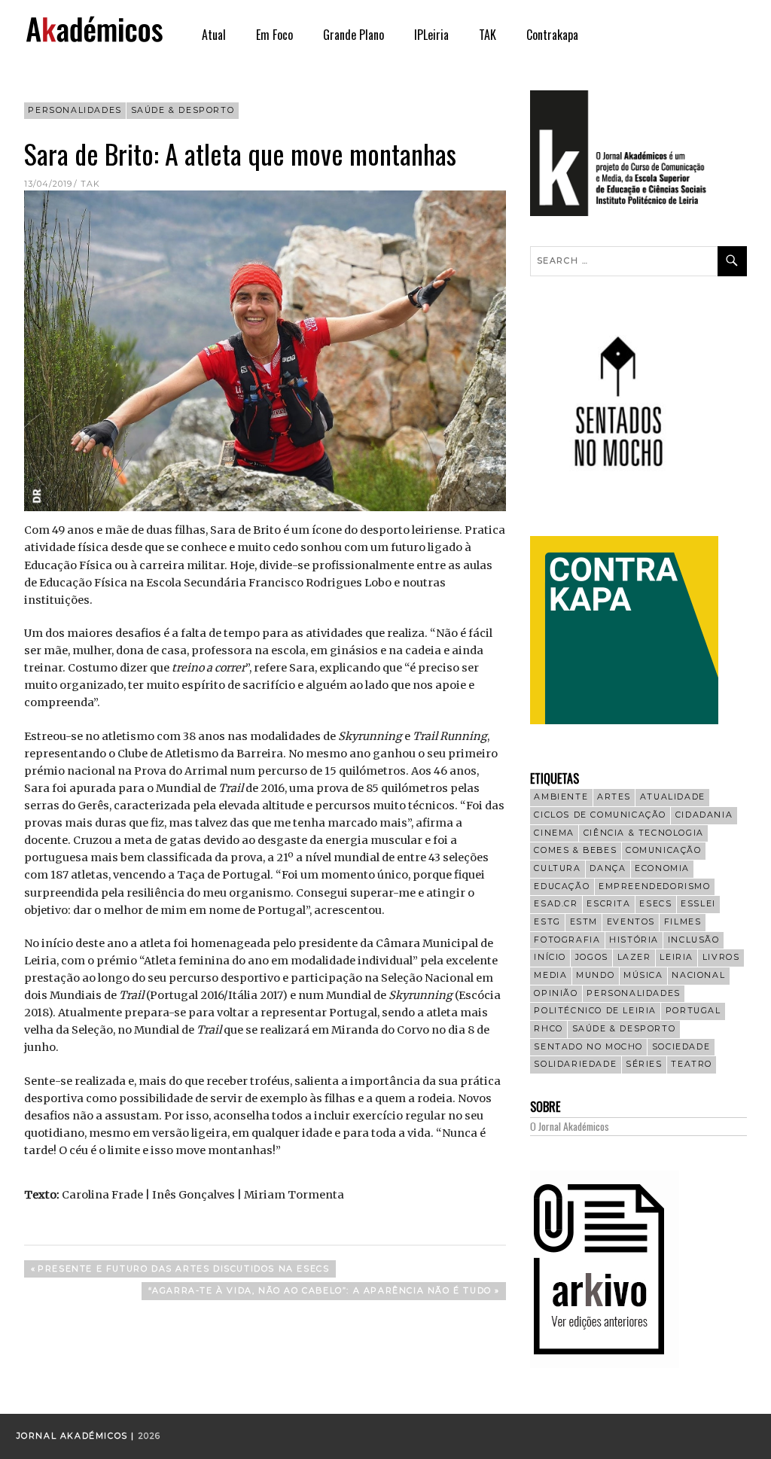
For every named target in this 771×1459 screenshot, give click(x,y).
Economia (662, 868)
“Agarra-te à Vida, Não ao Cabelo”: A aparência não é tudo (320, 1292)
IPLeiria (431, 35)
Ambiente (561, 797)
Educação (562, 886)
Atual (214, 35)
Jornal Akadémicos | (78, 1436)
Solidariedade (575, 1064)
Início (550, 957)
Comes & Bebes (575, 850)
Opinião (555, 993)
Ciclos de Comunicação (600, 815)
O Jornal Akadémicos (569, 1126)
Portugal (693, 1011)
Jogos (591, 957)
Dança (608, 868)
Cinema (554, 833)
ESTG (547, 922)
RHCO (548, 1029)
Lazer (634, 957)
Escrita (608, 904)
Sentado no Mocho (588, 1047)
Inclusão (694, 940)
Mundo (595, 975)
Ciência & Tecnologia (644, 833)
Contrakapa (552, 35)
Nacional (698, 975)
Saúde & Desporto (183, 110)
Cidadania (704, 815)
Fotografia (567, 940)
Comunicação (664, 850)
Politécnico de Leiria (595, 1011)
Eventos (631, 922)
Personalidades (74, 110)
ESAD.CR (555, 904)
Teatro (691, 1064)
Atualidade (672, 797)
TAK (487, 35)
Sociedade (681, 1047)
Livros (721, 957)
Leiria (676, 957)
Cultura (557, 868)
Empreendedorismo (655, 886)
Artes (614, 797)
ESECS (655, 904)
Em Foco (274, 35)
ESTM (584, 922)
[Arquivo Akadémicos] (604, 1364)
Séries (644, 1064)
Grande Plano (353, 35)
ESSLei (698, 904)
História (634, 940)
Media (550, 975)
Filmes (683, 922)
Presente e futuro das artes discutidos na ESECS (183, 1270)
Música (643, 975)
